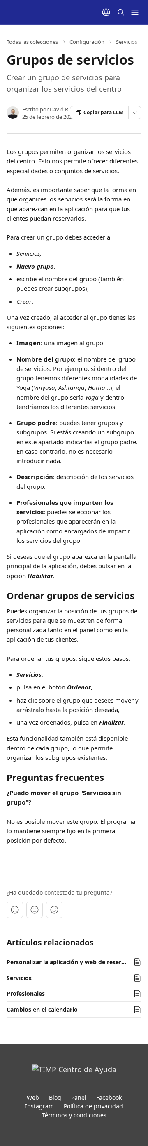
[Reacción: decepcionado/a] (15, 910)
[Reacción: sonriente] (54, 910)
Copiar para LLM (103, 112)
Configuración (86, 41)
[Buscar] (120, 12)
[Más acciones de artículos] (134, 112)
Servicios (126, 41)
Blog (55, 1097)
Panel (78, 1097)
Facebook (109, 1097)
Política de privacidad (93, 1106)
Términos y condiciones (74, 1115)
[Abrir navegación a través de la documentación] (134, 12)
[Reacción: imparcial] (34, 910)
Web (33, 1097)
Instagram (39, 1106)
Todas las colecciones (32, 41)
